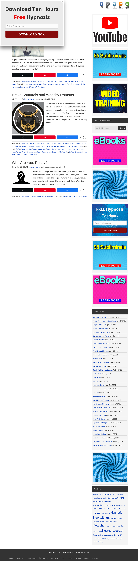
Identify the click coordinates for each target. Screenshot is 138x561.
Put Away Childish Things (102, 332)
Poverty (24, 152)
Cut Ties (96, 392)
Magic (110, 521)
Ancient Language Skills (101, 411)
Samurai (55, 152)
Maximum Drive (98, 385)
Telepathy (100, 542)
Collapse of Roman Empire (65, 143)
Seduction (49, 196)
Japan (19, 146)
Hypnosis (97, 513)
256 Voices (95, 494)
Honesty (63, 84)
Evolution (122, 506)
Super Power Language (101, 423)
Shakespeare (24, 87)
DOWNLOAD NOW (32, 34)
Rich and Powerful (60, 146)
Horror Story (122, 509)
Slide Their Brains (99, 419)
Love (106, 522)
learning (102, 521)
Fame (53, 149)
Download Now (110, 230)
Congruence (47, 84)
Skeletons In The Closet (37, 87)
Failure (48, 149)
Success (24, 155)
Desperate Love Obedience (102, 442)
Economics (113, 502)
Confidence (34, 196)
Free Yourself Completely (102, 408)
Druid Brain (97, 377)
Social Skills (96, 539)
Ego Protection (40, 149)
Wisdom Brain (98, 359)
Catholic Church (50, 143)
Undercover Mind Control (102, 445)
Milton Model (116, 526)
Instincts (119, 518)
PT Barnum (31, 152)
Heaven (58, 149)
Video (80, 146)
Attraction (114, 494)
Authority (120, 494)
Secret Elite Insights (100, 355)
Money (81, 149)
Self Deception (63, 152)
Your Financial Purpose (101, 351)
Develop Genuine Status (101, 343)
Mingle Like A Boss (99, 325)
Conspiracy (78, 143)
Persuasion (98, 535)
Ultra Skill (96, 381)
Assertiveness (37, 81)
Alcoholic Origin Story (100, 317)
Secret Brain (97, 374)
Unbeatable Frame (99, 366)
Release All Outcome (100, 328)
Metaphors (109, 526)
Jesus (69, 149)
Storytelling (105, 539)
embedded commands (104, 505)
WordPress (79, 552)
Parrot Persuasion (99, 426)
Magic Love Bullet (99, 434)
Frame (53, 84)
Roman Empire (72, 146)
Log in (86, 552)
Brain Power (59, 81)
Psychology (49, 146)
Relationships (75, 84)
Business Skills (39, 143)
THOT (35, 155)
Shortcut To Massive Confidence (104, 321)
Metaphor (25, 146)
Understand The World (101, 336)
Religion (38, 152)
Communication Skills (71, 81)
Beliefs (23, 143)
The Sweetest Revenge (101, 404)
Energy (117, 505)
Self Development (75, 152)
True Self (84, 196)
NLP (121, 531)
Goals (104, 509)
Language (96, 522)
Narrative (32, 146)
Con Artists (27, 149)
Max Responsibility (99, 396)
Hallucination (110, 509)
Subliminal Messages (116, 539)
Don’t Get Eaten (99, 340)
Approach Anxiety (26, 81)
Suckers (30, 155)
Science (110, 535)
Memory (114, 521)
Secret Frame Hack (99, 389)
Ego (33, 149)
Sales (106, 535)
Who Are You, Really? (29, 163)
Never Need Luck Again (101, 362)
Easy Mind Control (99, 415)
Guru (84, 143)
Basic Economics (48, 81)
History (14, 146)
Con (22, 149)
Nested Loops (40, 146)
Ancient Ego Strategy (100, 438)
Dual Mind (106, 502)
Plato (69, 84)
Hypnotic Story (106, 513)
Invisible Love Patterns (101, 400)
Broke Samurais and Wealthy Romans (43, 95)
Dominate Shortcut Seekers (103, 370)
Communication (36, 84)
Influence (112, 518)
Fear (39, 196)
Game (58, 84)
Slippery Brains (98, 430)
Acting (28, 84)
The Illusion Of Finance (101, 347)
